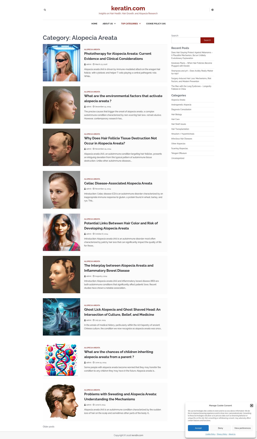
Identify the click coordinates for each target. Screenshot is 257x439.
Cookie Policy (210, 434)
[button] (251, 405)
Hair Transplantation (180, 129)
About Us (232, 434)
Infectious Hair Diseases (181, 139)
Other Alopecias (178, 144)
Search (174, 35)
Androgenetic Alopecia (181, 105)
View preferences (242, 428)
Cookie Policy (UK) (156, 23)
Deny (220, 428)
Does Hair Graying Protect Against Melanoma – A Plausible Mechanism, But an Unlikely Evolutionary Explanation (192, 55)
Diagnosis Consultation (181, 110)
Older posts (48, 426)
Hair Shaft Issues (178, 124)
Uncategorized (177, 158)
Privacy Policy (222, 434)
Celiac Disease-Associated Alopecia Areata (118, 183)
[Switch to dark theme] (212, 9)
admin (88, 64)
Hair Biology (176, 114)
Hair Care (175, 119)
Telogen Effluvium (179, 153)
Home (94, 23)
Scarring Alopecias (179, 148)
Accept (198, 428)
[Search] (45, 10)
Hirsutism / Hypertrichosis (182, 134)
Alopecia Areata (92, 49)
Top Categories (129, 23)
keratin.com (128, 8)
